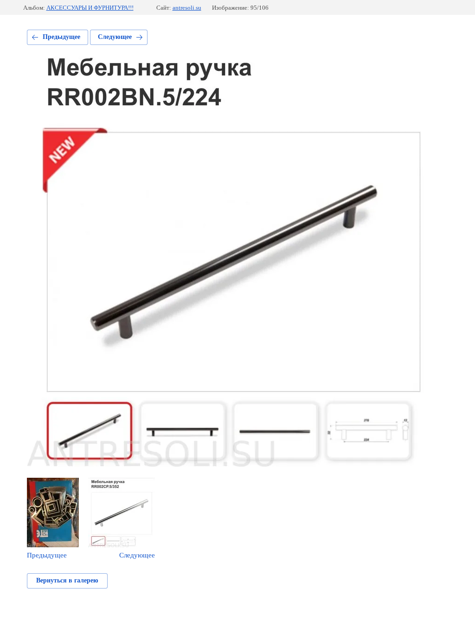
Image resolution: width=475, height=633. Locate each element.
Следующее (115, 36)
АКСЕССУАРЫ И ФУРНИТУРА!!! (90, 7)
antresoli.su (187, 7)
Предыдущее (61, 36)
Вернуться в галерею (67, 580)
